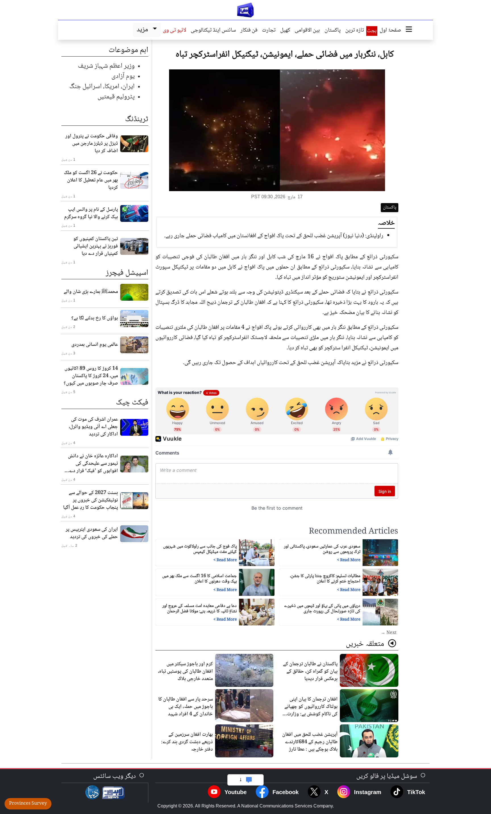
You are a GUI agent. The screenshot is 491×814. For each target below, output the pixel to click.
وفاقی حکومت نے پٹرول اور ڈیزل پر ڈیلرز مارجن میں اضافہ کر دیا (91, 144)
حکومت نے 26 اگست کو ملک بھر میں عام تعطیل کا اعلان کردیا (91, 180)
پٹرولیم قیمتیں (116, 97)
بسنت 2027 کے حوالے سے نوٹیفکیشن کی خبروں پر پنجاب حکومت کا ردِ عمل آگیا (90, 500)
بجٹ (372, 31)
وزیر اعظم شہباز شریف (106, 66)
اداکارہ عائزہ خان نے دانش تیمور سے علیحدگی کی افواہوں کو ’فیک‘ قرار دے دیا (93, 464)
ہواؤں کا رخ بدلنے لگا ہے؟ (94, 318)
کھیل (285, 30)
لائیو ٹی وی (174, 30)
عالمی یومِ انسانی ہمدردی (94, 344)
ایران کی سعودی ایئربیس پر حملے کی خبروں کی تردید (92, 533)
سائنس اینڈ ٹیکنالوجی (213, 30)
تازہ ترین (354, 30)
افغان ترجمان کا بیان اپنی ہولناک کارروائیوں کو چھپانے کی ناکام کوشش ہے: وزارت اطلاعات (311, 710)
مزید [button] (144, 30)
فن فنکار (248, 30)
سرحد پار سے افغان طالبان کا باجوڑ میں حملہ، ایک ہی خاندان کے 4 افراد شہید (185, 706)
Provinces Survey (28, 803)
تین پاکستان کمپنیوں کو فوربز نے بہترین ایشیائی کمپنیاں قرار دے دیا (95, 246)
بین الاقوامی (307, 30)
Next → (389, 633)
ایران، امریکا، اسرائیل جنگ (102, 86)
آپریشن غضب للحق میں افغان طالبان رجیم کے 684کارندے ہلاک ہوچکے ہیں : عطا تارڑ (310, 742)
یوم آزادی (123, 76)
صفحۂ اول (390, 30)
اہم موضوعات (128, 50)
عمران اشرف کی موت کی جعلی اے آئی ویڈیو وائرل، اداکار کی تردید (93, 427)
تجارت (269, 30)
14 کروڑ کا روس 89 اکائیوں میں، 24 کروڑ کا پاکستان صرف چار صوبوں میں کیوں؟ (91, 376)
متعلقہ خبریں (366, 644)
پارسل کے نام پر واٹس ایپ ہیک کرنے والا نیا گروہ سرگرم (91, 213)
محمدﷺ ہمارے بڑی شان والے (91, 292)
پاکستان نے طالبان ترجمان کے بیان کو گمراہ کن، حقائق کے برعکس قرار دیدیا (310, 671)
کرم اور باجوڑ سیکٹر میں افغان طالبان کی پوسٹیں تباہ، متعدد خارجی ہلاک (185, 671)
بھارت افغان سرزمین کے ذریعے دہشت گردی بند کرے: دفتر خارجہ (187, 742)
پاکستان (332, 30)
